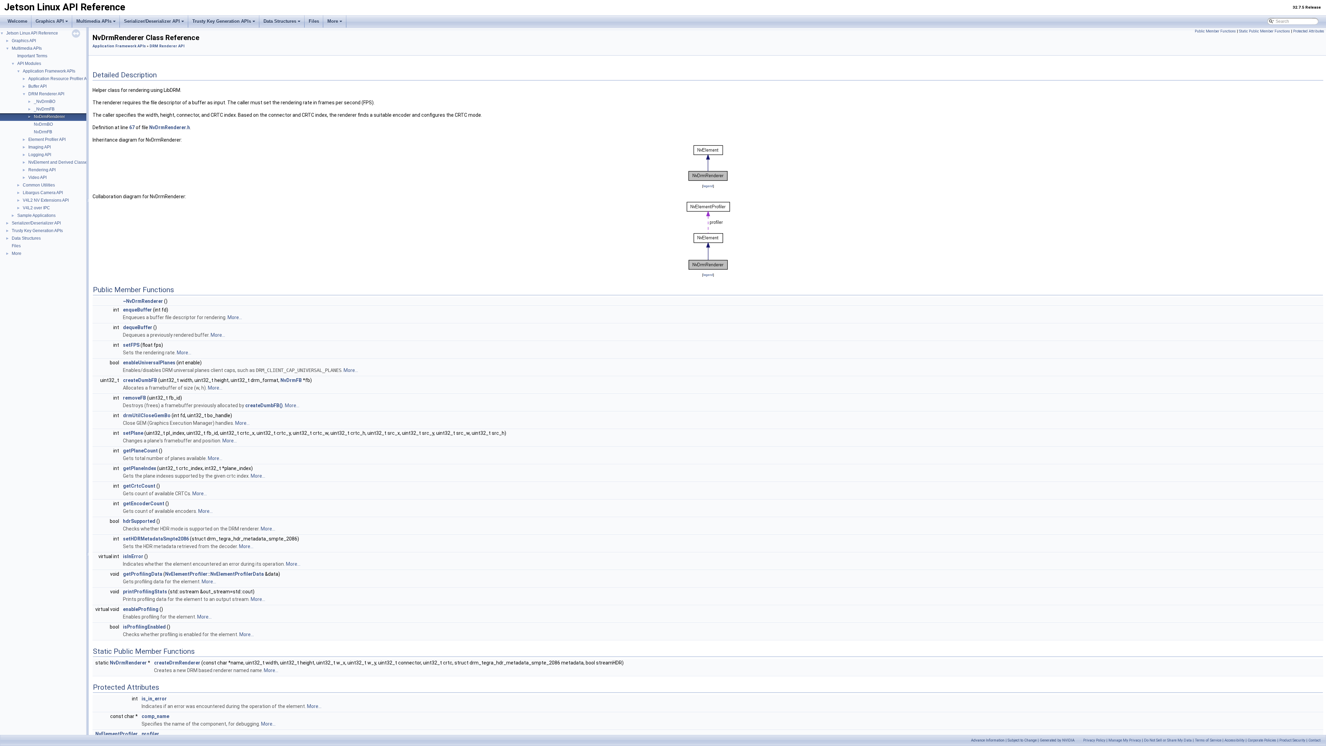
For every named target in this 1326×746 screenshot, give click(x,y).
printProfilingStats (145, 591)
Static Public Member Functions (1264, 31)
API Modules (29, 63)
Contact (1314, 740)
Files (314, 21)
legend (708, 186)
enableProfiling (140, 609)
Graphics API (50, 21)
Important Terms (32, 56)
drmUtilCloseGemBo (147, 415)
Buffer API (37, 86)
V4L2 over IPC (36, 207)
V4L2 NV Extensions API (46, 200)
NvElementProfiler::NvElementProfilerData (214, 574)
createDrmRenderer (177, 663)
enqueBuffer (137, 310)
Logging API (39, 154)
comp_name (155, 716)
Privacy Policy (1094, 740)
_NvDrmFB (44, 109)
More (332, 21)
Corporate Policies (1262, 740)
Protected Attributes (1308, 31)
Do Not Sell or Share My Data (1168, 740)
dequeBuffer (137, 327)
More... (235, 317)
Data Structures (279, 21)
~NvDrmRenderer (143, 301)
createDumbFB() (264, 405)
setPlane (133, 433)
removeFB (134, 398)
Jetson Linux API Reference (32, 33)
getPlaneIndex (139, 468)
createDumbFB (140, 380)
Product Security (1292, 740)
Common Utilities (39, 185)
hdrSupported (139, 521)
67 (132, 127)
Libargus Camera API (43, 192)
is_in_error (154, 698)
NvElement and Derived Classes (58, 162)
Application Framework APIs (49, 71)
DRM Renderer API (46, 94)
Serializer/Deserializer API (152, 21)
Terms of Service (1208, 740)
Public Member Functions (1215, 31)
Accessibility (1234, 740)
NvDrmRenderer (49, 116)
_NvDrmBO (44, 101)
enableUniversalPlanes (149, 362)
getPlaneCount (140, 450)
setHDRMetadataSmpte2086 (156, 539)
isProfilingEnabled (144, 627)
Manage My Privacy (1124, 740)
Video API (37, 177)
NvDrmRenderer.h (169, 127)
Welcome (17, 21)
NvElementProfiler (116, 734)
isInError (133, 556)
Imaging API (39, 147)
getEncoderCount (143, 503)
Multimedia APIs (94, 21)
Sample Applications (36, 215)
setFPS (131, 345)
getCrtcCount (139, 486)
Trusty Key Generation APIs (221, 21)
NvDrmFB (43, 132)
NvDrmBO (43, 124)
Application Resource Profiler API (59, 78)
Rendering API (42, 170)
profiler (150, 734)
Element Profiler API (47, 139)
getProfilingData (142, 574)
